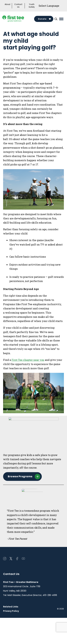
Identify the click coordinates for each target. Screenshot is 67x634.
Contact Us (18, 5)
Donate (42, 19)
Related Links (10, 606)
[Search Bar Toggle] (56, 19)
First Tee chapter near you (28, 359)
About (7, 4)
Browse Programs (20, 476)
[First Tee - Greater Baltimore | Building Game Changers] (18, 19)
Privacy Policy (11, 611)
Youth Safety (32, 5)
